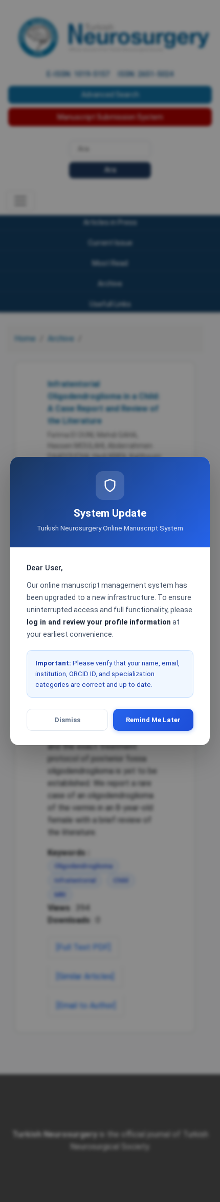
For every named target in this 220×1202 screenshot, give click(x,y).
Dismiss (67, 720)
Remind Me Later (153, 720)
